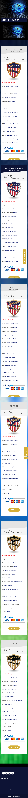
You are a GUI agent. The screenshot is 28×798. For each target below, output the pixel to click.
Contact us (25, 257)
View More (14, 159)
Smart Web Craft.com (16, 796)
